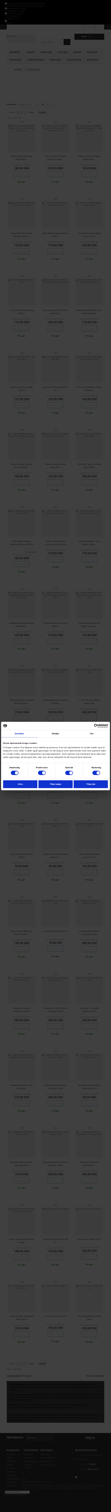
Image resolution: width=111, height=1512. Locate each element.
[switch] (42, 773)
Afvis (20, 784)
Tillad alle (90, 784)
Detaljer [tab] (55, 733)
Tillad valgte (55, 784)
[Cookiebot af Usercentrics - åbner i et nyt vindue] (96, 726)
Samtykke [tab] (19, 733)
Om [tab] (91, 733)
